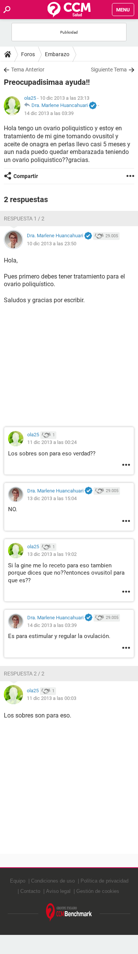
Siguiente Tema (109, 69)
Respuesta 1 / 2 (24, 218)
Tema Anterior (27, 69)
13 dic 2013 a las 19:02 (52, 554)
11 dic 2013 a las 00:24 (52, 442)
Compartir (25, 176)
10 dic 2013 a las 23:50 (51, 243)
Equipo (17, 881)
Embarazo (57, 54)
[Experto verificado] (93, 106)
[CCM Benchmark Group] (69, 912)
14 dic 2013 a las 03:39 (49, 113)
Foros (28, 54)
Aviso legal (58, 891)
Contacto (30, 891)
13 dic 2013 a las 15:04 (52, 498)
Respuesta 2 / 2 (24, 674)
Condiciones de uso (53, 881)
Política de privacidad (104, 881)
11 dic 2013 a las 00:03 (51, 698)
